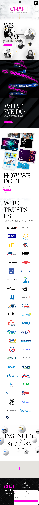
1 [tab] (4, 192)
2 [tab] (5, 192)
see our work (7, 189)
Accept (26, 500)
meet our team (8, 45)
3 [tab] (6, 192)
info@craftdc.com (26, 483)
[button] (37, 491)
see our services (8, 122)
